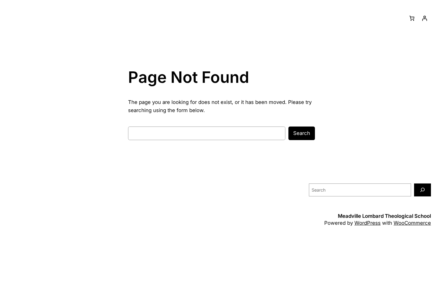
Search (301, 133)
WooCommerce (412, 223)
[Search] (422, 189)
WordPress (367, 223)
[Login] (424, 18)
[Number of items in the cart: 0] (412, 18)
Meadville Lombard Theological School (384, 216)
